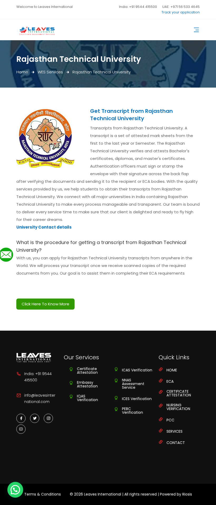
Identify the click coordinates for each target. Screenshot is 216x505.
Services (174, 431)
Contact (175, 443)
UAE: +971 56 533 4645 (181, 6)
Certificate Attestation (87, 370)
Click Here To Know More (45, 304)
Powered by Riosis (176, 494)
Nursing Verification (178, 407)
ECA (170, 381)
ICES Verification (137, 399)
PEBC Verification (132, 410)
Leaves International (102, 494)
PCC (170, 420)
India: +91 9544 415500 (138, 6)
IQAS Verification (87, 398)
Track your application (180, 12)
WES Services (50, 72)
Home (22, 72)
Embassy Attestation (87, 384)
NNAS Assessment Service (133, 383)
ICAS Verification (137, 370)
